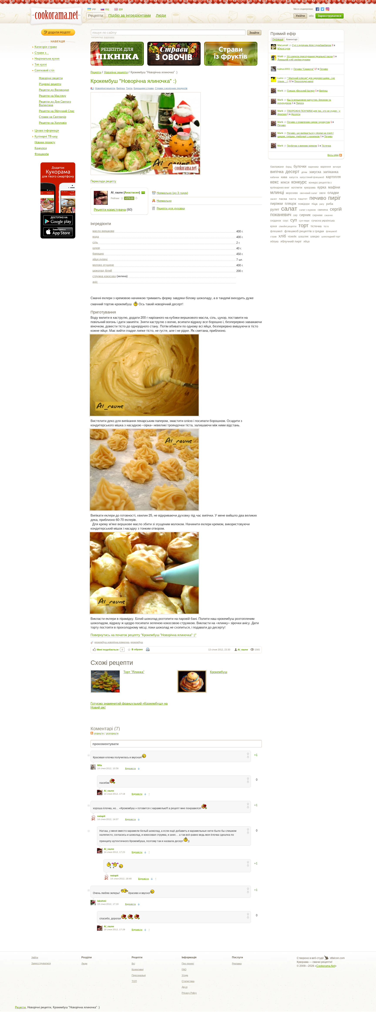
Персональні (139, 975)
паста (292, 198)
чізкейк (292, 236)
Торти (129, 88)
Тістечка (326, 145)
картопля (333, 177)
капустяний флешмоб (312, 177)
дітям (304, 172)
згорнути (99, 733)
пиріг (334, 198)
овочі (322, 193)
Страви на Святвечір (52, 116)
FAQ (184, 969)
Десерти (295, 114)
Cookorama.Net (325, 965)
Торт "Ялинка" (133, 672)
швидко (314, 236)
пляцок (290, 203)
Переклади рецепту (103, 181)
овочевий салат (308, 193)
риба (329, 203)
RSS (340, 155)
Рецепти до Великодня (54, 90)
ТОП (134, 981)
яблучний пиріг (291, 241)
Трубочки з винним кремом (302, 145)
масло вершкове (103, 231)
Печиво (324, 69)
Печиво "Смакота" (304, 69)
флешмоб (276, 231)
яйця (307, 241)
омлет (273, 199)
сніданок (275, 220)
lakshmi (101, 901)
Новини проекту (45, 142)
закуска (315, 172)
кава (284, 177)
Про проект (188, 963)
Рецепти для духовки (171, 208)
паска (283, 198)
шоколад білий (102, 270)
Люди (161, 15)
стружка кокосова (104, 276)
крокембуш (137, 642)
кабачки (274, 177)
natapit (101, 816)
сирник (305, 215)
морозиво (292, 193)
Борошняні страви (144, 88)
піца (314, 203)
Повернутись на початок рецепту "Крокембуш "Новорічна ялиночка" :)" (143, 634)
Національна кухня (47, 58)
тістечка (316, 226)
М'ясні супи (283, 48)
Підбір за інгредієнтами (129, 15)
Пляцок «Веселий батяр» (301, 90)
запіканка (330, 172)
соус (285, 220)
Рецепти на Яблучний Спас (56, 111)
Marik (280, 90)
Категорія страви (46, 46)
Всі (133, 963)
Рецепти (95, 15)
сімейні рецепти (287, 226)
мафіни (334, 187)
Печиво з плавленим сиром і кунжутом (308, 122)
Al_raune (243, 649)
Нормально (164, 200)
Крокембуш (218, 672)
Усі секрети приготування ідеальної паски (310, 56)
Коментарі (291, 39)
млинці (277, 192)
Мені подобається (107, 649)
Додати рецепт (59, 32)
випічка (277, 172)
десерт (292, 171)
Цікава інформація (47, 130)
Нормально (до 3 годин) (172, 193)
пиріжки (276, 203)
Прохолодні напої (303, 81)
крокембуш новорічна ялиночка (111, 642)
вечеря (337, 166)
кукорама (310, 187)
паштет (302, 198)
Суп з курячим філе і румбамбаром (311, 45)
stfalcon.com (337, 958)
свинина (323, 209)
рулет (274, 209)
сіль (95, 242)
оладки (333, 193)
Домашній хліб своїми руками (293, 59)
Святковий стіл (44, 70)
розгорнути (112, 733)
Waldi (280, 56)
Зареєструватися (329, 15)
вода (95, 236)
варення (326, 166)
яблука (274, 241)
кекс (274, 182)
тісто (326, 226)
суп (293, 220)
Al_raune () (126, 192)
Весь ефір (333, 155)
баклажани (277, 166)
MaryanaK (282, 45)
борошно (98, 253)
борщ (289, 166)
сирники (317, 215)
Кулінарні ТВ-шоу (46, 136)
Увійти (300, 15)
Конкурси (41, 148)
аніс (95, 281)
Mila (99, 765)
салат (289, 208)
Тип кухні (41, 64)
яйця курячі (99, 259)
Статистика (188, 981)
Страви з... (42, 52)
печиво (317, 198)
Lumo (280, 78)
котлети (296, 187)
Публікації (277, 39)
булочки (300, 166)
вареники (313, 166)
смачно (328, 215)
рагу (321, 204)
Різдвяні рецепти (50, 84)
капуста (293, 177)
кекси (285, 182)
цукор (96, 248)
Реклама (237, 963)
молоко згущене (103, 265)
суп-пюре (304, 220)
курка (321, 187)
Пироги (300, 103)
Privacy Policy (189, 993)
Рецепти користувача (110, 209)
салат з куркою (307, 209)
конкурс (299, 182)
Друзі (184, 987)
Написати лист (143, 192)
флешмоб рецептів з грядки (304, 231)
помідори (304, 203)
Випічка (323, 90)
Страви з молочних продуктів (171, 88)
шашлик (303, 236)
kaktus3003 (283, 69)
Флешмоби (42, 154)
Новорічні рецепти (51, 78)
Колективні (137, 969)
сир (295, 215)
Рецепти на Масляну (52, 95)
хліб (282, 236)
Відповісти (130, 768)
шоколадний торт (330, 236)
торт (303, 225)
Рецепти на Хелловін (53, 122)
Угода (185, 975)
